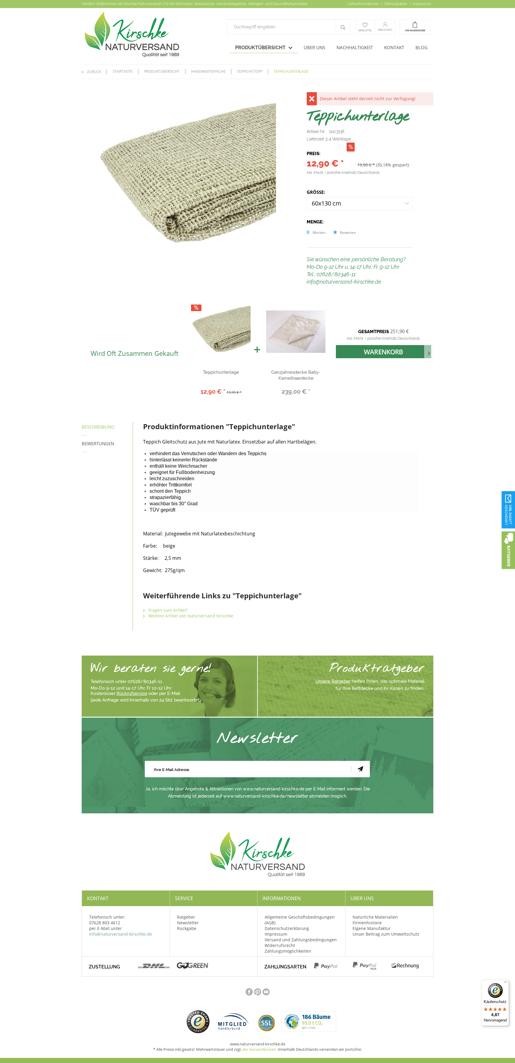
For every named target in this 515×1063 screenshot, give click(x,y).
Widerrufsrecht (280, 945)
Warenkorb (383, 351)
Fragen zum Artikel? (167, 610)
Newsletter (188, 923)
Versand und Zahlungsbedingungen (301, 940)
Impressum (421, 4)
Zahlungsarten (396, 4)
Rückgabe (186, 928)
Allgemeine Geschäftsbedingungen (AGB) (300, 920)
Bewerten (347, 232)
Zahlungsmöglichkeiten (288, 951)
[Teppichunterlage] (221, 331)
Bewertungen (98, 443)
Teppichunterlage (221, 372)
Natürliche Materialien (375, 917)
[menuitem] (288, 26)
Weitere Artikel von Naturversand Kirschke (190, 616)
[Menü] (505, 983)
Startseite (123, 71)
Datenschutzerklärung (287, 928)
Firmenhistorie (367, 923)
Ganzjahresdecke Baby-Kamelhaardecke (295, 375)
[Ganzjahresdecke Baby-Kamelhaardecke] (295, 331)
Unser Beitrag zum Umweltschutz (386, 934)
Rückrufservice (132, 693)
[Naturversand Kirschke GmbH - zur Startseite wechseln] (151, 34)
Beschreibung (98, 427)
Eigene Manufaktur (372, 928)
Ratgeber (186, 917)
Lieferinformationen (363, 4)
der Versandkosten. (259, 1049)
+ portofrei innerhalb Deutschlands (352, 173)
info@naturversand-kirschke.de (120, 934)
